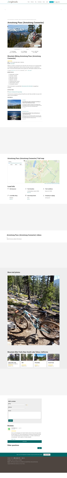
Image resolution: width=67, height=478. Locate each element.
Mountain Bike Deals (34, 461)
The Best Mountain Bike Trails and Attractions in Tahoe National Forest (31, 114)
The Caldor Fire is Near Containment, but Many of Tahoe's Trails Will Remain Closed (31, 102)
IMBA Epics (23, 461)
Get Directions (17, 49)
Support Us (17, 459)
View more (11, 199)
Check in (31, 49)
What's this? (29, 192)
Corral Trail (51, 362)
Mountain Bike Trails (11, 19)
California (20, 19)
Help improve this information (27, 86)
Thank (14, 439)
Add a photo (23, 49)
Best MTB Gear (28, 461)
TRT (23, 362)
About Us (12, 459)
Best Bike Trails (18, 461)
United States (16, 19)
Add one (28, 199)
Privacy (24, 463)
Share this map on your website (55, 183)
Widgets (20, 459)
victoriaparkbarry (30, 191)
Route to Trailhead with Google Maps (15, 91)
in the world (12, 63)
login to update (47, 192)
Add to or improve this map (48, 183)
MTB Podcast (13, 461)
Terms (21, 463)
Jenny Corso (13, 70)
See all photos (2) (37, 45)
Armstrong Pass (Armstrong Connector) (31, 19)
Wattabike (11, 197)
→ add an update (29, 70)
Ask (39, 448)
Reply (12, 439)
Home (8, 19)
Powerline (37, 362)
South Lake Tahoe (23, 19)
